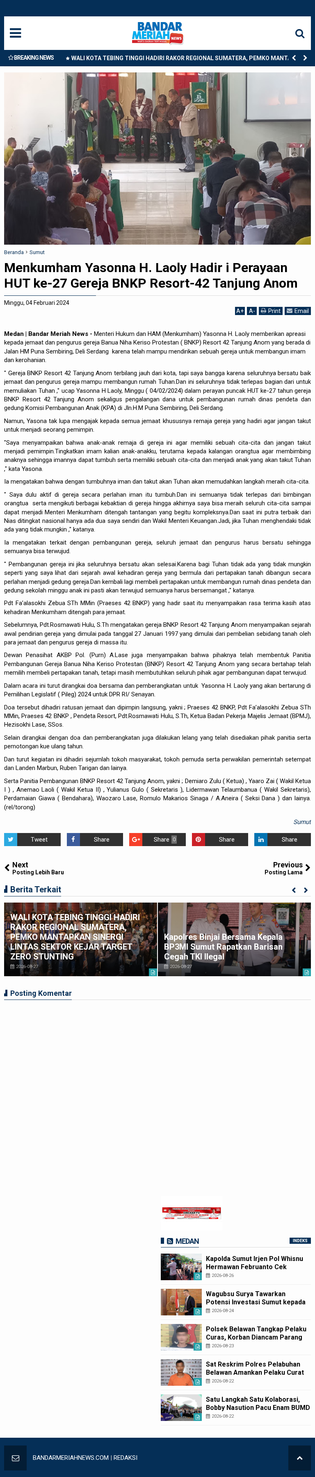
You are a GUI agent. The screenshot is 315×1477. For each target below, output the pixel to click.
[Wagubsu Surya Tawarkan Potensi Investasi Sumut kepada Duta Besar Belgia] (181, 1302)
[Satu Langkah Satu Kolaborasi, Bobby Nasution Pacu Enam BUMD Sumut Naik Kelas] (181, 1407)
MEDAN (187, 1241)
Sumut (302, 822)
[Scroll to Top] (299, 1457)
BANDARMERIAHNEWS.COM (71, 1457)
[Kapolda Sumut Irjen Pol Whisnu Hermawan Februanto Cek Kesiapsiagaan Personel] (181, 1267)
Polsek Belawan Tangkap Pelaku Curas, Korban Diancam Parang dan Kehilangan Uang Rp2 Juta (256, 1337)
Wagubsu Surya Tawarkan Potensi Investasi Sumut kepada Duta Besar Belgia (256, 1301)
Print (274, 311)
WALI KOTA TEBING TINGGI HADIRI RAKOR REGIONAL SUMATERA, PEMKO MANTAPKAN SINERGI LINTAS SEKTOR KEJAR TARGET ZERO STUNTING (189, 60)
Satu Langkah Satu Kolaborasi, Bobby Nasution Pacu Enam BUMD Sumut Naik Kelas (258, 1407)
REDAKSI (125, 1457)
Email (301, 311)
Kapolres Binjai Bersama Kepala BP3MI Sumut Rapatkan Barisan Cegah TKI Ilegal (223, 946)
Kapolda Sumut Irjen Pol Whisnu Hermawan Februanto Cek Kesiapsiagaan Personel (254, 1266)
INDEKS (300, 1240)
